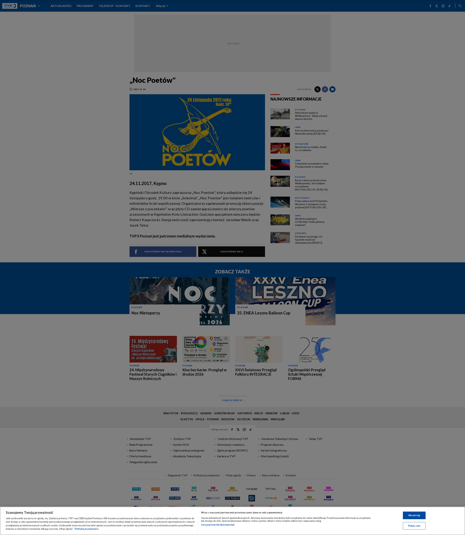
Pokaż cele (414, 525)
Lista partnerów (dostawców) (217, 524)
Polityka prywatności (86, 528)
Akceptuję (414, 515)
